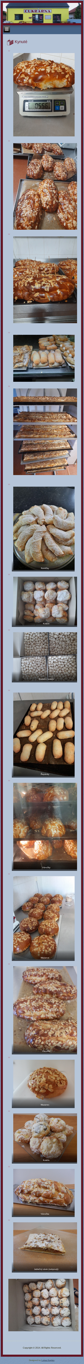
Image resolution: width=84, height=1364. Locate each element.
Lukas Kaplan (47, 1360)
